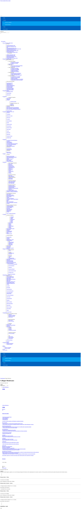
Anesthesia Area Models (14, 68)
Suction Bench (11, 222)
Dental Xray (8, 117)
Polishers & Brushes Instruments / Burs (12, 50)
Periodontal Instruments (12, 186)
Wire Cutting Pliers (11, 183)
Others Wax (10, 243)
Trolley (8, 310)
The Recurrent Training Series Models (16, 65)
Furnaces (11, 220)
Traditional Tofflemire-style (11, 283)
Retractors (10, 168)
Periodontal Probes (11, 187)
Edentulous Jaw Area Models (15, 77)
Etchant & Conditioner (12, 315)
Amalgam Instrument (10, 205)
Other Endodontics (11, 176)
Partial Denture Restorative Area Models (17, 79)
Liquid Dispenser (9, 298)
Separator (8, 230)
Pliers (7, 200)
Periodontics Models (10, 86)
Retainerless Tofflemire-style (11, 281)
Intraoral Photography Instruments (12, 190)
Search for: (2, 31)
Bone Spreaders (9, 196)
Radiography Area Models (15, 71)
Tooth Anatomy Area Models (15, 66)
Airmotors (8, 141)
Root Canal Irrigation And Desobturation (13, 107)
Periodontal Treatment (12, 274)
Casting (11, 218)
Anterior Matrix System (10, 276)
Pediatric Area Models (14, 70)
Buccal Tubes (11, 320)
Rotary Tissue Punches (10, 201)
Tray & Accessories (11, 333)
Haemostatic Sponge (10, 91)
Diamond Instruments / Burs (11, 45)
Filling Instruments (9, 209)
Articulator (12, 216)
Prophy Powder (9, 152)
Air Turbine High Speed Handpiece (12, 140)
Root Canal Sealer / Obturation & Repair (13, 108)
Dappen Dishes (9, 293)
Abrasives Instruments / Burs (11, 54)
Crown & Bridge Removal (11, 146)
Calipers (8, 197)
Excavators (8, 208)
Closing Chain (9, 324)
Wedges (8, 284)
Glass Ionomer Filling (10, 261)
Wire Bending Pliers (12, 182)
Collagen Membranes (10, 161)
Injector (11, 221)
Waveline (8, 203)
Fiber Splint (8, 259)
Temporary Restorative (10, 263)
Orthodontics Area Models (15, 69)
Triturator (10, 225)
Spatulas (8, 211)
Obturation (8, 106)
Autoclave (8, 112)
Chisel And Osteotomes (10, 198)
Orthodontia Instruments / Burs (11, 49)
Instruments (4, 162)
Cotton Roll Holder (9, 292)
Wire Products (11, 338)
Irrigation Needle (9, 110)
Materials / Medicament (6, 248)
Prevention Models (9, 87)
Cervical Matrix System (10, 277)
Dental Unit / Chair (9, 115)
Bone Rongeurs (11, 165)
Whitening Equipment (10, 343)
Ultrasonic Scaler (9, 124)
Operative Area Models (14, 63)
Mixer (7, 232)
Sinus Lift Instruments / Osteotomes (12, 202)
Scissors (10, 170)
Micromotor (8, 132)
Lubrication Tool (9, 149)
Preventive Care (11, 272)
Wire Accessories (11, 337)
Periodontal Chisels (11, 185)
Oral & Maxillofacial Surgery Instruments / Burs (14, 48)
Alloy (9, 257)
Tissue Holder (9, 308)
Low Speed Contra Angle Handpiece (12, 143)
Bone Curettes (11, 163)
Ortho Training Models (12, 181)
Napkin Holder (9, 93)
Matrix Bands (9, 278)
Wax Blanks (8, 247)
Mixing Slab (8, 305)
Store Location (5, 29)
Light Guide (8, 296)
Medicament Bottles (10, 303)
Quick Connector (9, 145)
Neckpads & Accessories (12, 330)
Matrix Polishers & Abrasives (11, 279)
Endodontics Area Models (15, 62)
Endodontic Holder (13, 101)
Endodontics (5, 96)
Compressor (8, 114)
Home (4, 345)
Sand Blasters (9, 229)
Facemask (10, 329)
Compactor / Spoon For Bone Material (12, 199)
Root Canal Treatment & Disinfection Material (13, 109)
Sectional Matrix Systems (10, 282)
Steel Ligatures (11, 336)
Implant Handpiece (9, 142)
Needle (10, 250)
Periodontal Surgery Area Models (16, 73)
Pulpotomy (10, 267)
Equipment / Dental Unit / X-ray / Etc (8, 111)
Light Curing (9, 129)
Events (4, 26)
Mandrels (8, 300)
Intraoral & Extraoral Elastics (11, 325)
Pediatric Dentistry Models (11, 85)
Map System (10, 175)
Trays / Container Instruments (11, 213)
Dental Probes (11, 178)
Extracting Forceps (11, 166)
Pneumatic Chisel (9, 233)
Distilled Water (9, 137)
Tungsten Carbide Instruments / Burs (12, 52)
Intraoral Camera (9, 127)
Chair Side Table (9, 289)
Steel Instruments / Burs (10, 51)
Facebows (10, 328)
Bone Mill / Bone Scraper (10, 195)
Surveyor (10, 223)
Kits (7, 47)
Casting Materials (11, 242)
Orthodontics (5, 312)
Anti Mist (8, 285)
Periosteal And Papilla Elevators (13, 188)
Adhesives (10, 314)
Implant (8, 158)
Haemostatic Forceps (12, 167)
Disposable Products (6, 90)
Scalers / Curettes (11, 189)
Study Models (11, 244)
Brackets (8, 341)
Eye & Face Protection (10, 295)
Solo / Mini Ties (9, 326)
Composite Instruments (10, 206)
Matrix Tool (8, 280)
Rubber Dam (9, 94)
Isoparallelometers (9, 231)
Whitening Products (6, 342)
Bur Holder (8, 287)
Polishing (10, 227)
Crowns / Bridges (9, 207)
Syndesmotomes (11, 171)
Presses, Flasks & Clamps (10, 228)
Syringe (10, 172)
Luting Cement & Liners (12, 270)
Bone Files (10, 164)
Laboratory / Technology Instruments (12, 191)
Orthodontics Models (10, 84)
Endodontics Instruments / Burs (11, 46)
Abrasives (10, 256)
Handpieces (4, 139)
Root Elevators (11, 169)
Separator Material (9, 240)
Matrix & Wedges (9, 301)
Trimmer (10, 224)
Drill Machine (12, 219)
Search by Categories (8, 22)
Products (4, 20)
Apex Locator (9, 98)
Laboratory (4, 214)
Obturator (8, 99)
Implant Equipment (9, 159)
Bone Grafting (9, 160)
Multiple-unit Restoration (10, 156)
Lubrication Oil (9, 148)
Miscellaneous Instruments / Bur (11, 56)
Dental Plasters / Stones (10, 239)
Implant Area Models (14, 78)
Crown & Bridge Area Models (15, 76)
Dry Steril (8, 119)
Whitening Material (9, 344)
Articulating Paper (11, 258)
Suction (8, 122)
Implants (4, 153)
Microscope (8, 134)
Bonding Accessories (12, 316)
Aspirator (11, 217)
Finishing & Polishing (10, 260)
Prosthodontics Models (10, 88)
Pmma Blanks (9, 246)
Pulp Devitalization (11, 265)
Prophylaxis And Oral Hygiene (11, 262)
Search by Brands (7, 24)
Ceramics (8, 238)
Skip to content (8, 0)
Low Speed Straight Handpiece (11, 144)
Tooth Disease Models (10, 89)
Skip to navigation (3, 0)
